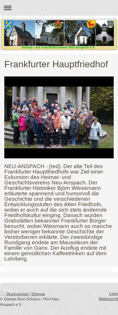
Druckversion (17, 294)
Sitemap (38, 294)
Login (113, 294)
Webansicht (108, 299)
